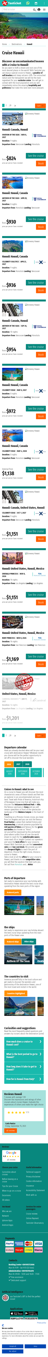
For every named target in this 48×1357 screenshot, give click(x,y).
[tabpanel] (24, 773)
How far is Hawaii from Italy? (20, 1079)
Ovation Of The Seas (11, 134)
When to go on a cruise (11, 1191)
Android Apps (7, 1225)
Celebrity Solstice (10, 261)
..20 (10, 105)
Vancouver (20, 144)
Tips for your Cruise (10, 1186)
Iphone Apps (7, 1220)
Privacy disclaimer (33, 1176)
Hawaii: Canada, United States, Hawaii (23, 507)
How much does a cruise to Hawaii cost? (19, 1043)
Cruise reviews (31, 1213)
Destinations (17, 44)
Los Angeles (20, 583)
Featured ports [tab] (13, 892)
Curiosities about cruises (9, 1173)
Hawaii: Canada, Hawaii (15, 129)
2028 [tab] (27, 764)
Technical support (33, 1172)
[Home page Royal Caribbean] (40, 134)
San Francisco (21, 645)
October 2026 (36, 772)
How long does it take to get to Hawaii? (21, 1068)
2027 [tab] (18, 764)
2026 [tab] (9, 764)
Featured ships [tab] (13, 941)
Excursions (6, 1195)
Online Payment (32, 1218)
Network (5, 1216)
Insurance (30, 1186)
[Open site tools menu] (44, 3)
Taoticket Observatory (35, 1223)
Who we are (6, 1211)
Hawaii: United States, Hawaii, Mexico (23, 568)
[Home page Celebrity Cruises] (41, 261)
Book (41, 163)
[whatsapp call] (27, 3)
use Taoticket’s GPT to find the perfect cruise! (25, 1297)
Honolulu (19, 208)
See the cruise (36, 156)
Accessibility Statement (35, 1190)
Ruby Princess (8, 638)
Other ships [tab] (29, 941)
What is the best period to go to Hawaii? (21, 1056)
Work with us (31, 1195)
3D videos (6, 1200)
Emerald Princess (10, 573)
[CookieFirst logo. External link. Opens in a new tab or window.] (3, 1325)
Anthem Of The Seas (10, 198)
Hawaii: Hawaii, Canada (15, 193)
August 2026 (9, 772)
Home (4, 44)
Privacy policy (41, 1323)
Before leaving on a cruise (10, 1180)
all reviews (10, 1130)
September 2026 (22, 772)
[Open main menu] (44, 9)
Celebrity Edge (8, 390)
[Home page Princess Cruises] (40, 573)
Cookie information (34, 1181)
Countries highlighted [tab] (16, 993)
